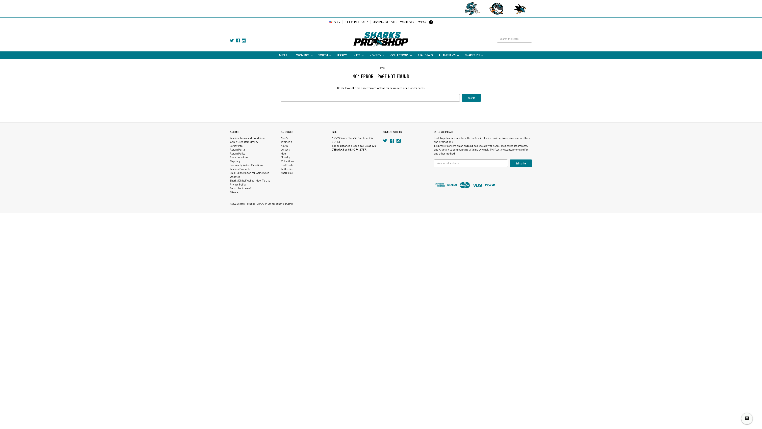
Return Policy (237, 153)
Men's (283, 55)
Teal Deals (425, 55)
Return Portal (237, 149)
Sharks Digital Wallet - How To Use (250, 180)
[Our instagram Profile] (244, 41)
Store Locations (239, 157)
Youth (323, 55)
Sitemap (235, 192)
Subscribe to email (240, 188)
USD (335, 22)
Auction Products (240, 169)
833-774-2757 (357, 149)
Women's (303, 55)
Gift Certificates (356, 22)
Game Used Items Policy (244, 141)
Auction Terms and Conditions (247, 138)
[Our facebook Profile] (238, 41)
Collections (399, 55)
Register (391, 22)
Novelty (375, 55)
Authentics (447, 55)
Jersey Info (236, 145)
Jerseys (342, 55)
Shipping (235, 161)
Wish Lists (407, 22)
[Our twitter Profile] (232, 41)
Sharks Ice (472, 55)
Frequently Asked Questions (246, 165)
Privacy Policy (238, 184)
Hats (357, 55)
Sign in (377, 22)
